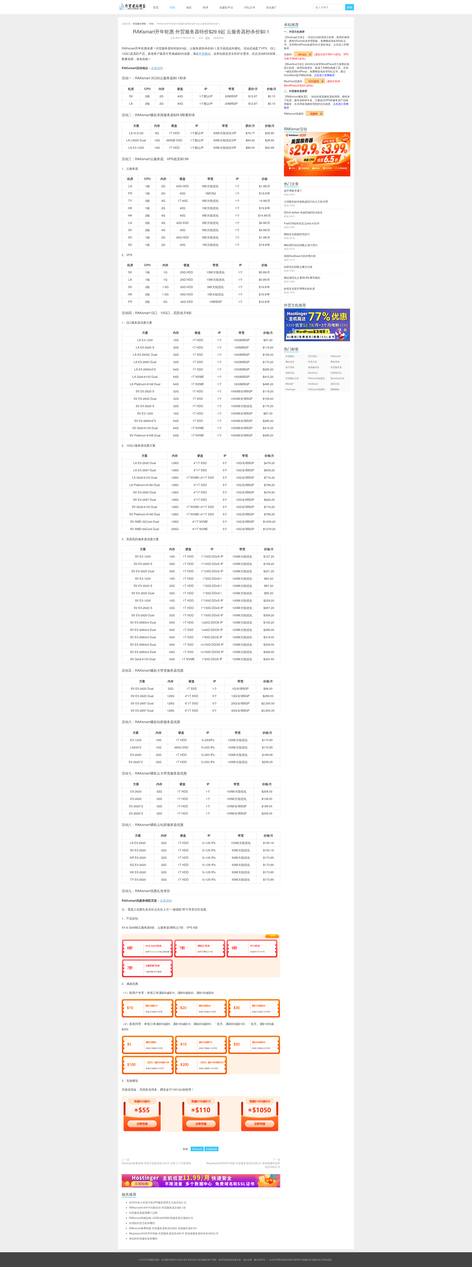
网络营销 (335, 361)
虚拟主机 (335, 383)
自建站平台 (226, 7)
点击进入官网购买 (324, 75)
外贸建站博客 (133, 7)
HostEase (313, 383)
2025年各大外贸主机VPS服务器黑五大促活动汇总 (157, 1202)
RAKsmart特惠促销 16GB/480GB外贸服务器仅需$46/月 (161, 1218)
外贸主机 (312, 361)
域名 (189, 7)
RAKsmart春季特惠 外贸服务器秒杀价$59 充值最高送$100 (163, 1228)
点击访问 (157, 68)
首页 (156, 7)
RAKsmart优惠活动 (316, 379)
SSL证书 (249, 7)
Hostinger (290, 389)
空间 (172, 7)
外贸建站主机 (292, 378)
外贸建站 (205, 53)
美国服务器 (313, 367)
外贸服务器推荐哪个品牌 (143, 1212)
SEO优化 (312, 356)
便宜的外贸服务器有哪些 (143, 1238)
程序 (205, 7)
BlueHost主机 (337, 378)
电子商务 (290, 367)
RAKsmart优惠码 (316, 389)
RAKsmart (197, 1149)
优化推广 (271, 7)
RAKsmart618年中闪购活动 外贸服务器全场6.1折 (157, 1207)
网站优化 (290, 361)
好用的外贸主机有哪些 (142, 1223)
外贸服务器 (211, 1149)
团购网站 (335, 389)
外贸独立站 (336, 372)
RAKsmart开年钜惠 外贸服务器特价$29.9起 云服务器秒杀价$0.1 (201, 31)
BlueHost (312, 372)
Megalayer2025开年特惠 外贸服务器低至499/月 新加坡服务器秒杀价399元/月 (243, 1165)
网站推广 (290, 383)
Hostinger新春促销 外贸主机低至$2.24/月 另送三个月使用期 (156, 1163)
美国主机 (290, 372)
